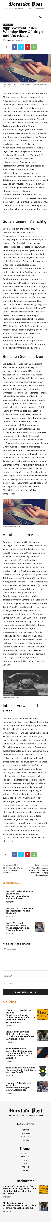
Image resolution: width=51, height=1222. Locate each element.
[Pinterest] (27, 47)
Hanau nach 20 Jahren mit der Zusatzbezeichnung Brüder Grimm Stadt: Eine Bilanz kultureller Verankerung (20, 1016)
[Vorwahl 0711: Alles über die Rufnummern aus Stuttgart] (40, 912)
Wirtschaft (7, 25)
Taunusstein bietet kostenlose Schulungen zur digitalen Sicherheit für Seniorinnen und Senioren (19, 1053)
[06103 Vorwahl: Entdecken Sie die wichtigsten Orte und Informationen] (40, 927)
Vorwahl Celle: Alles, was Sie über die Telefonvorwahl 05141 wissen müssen (19, 895)
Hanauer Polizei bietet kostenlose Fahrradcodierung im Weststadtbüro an (18, 1086)
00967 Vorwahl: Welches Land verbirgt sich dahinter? (14, 870)
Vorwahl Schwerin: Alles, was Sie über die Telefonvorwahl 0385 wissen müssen (38, 871)
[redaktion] (5, 40)
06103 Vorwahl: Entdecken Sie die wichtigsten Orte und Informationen (17, 927)
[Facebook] (14, 47)
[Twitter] (21, 47)
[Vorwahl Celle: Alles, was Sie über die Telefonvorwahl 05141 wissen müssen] (40, 895)
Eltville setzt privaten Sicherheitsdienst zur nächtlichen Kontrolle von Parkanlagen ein (20, 1035)
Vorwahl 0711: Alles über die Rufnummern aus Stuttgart (19, 911)
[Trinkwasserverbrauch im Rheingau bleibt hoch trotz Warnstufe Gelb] (42, 1071)
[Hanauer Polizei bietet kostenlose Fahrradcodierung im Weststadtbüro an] (42, 1086)
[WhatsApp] (34, 47)
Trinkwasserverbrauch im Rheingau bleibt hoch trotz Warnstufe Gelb (21, 1070)
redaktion (10, 40)
